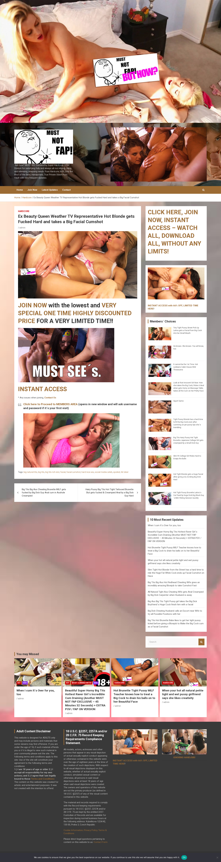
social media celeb (103, 472)
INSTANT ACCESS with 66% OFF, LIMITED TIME (173, 305)
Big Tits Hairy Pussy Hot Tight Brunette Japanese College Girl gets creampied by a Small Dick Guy (188, 440)
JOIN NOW (32, 305)
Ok (184, 857)
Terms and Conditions (42, 778)
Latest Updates (50, 189)
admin (22, 227)
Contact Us (50, 397)
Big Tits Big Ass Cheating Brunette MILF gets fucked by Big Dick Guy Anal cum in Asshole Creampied (44, 492)
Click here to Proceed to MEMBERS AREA (50, 404)
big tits (41, 472)
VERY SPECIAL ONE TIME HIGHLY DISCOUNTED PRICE (75, 313)
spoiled (116, 472)
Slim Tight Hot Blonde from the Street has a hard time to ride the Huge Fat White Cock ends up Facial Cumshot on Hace (176, 572)
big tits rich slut (52, 472)
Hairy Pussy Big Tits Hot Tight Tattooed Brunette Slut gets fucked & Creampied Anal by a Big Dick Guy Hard (110, 492)
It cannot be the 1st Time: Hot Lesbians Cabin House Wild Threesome (185, 367)
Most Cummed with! (81, 683)
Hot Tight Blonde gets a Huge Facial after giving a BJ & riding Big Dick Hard (188, 477)
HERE (151, 308)
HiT (19, 683)
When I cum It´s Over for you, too (164, 525)
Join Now (32, 189)
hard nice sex (87, 472)
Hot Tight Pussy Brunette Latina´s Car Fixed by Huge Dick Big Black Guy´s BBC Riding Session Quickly (188, 495)
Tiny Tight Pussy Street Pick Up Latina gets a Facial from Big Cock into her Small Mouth (187, 330)
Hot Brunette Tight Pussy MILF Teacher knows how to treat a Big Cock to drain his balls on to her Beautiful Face (174, 550)
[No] (217, 857)
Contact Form (100, 842)
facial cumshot (73, 472)
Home (20, 189)
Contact (66, 189)
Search (201, 642)
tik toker (125, 472)
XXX (25, 683)
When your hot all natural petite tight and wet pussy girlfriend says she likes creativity (182, 694)
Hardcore (23, 211)
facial (63, 472)
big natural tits (30, 472)
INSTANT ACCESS (42, 389)
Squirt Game (178, 401)
